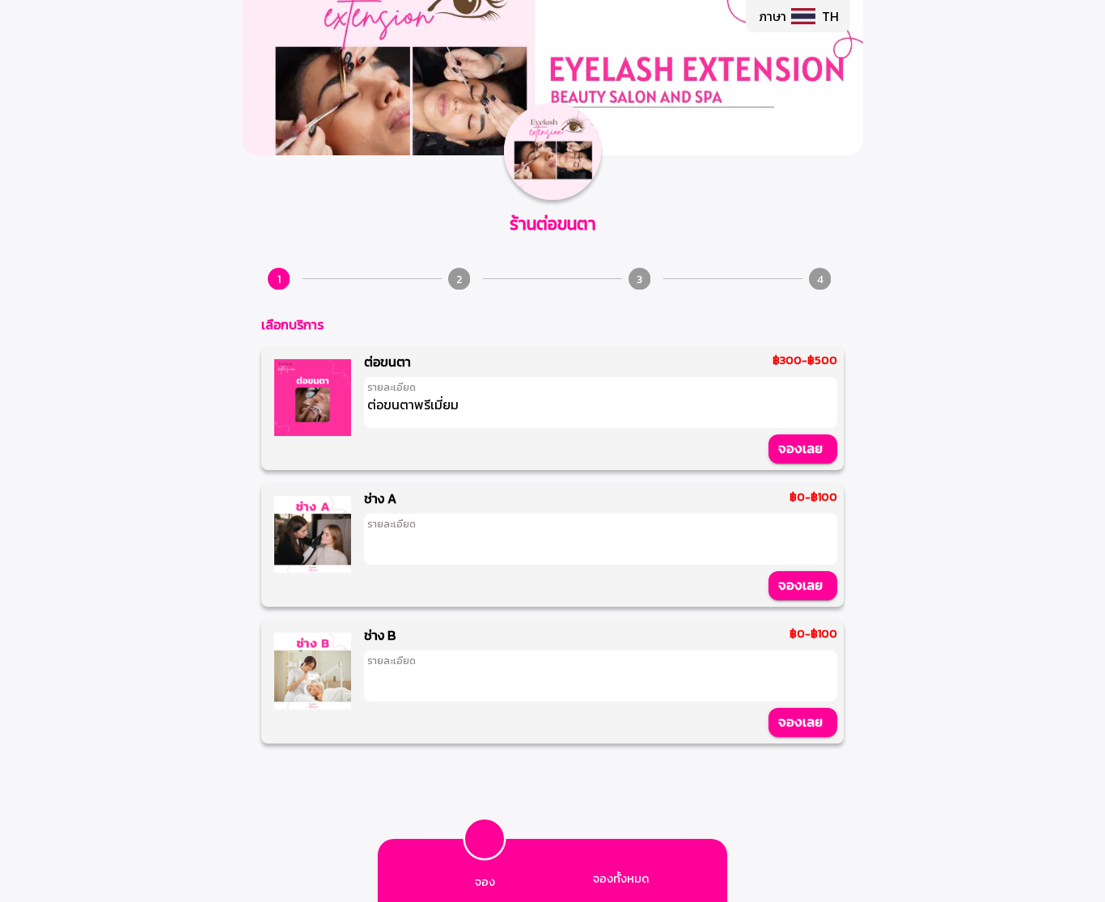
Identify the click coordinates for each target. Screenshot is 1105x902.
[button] (798, 16)
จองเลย (800, 448)
